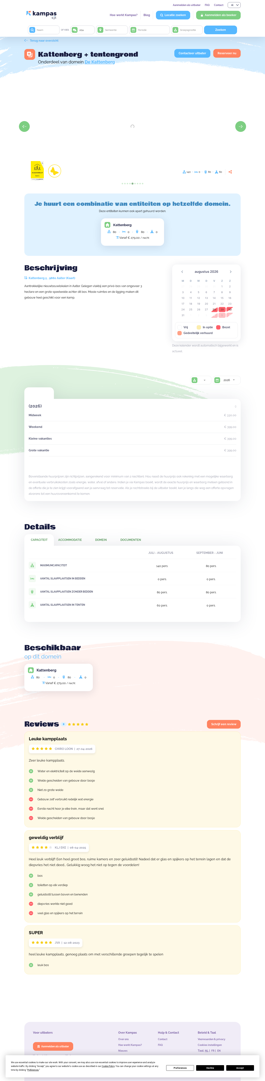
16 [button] (229, 297)
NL (206, 1050)
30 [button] (230, 309)
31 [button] (183, 315)
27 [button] (206, 309)
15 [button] (222, 297)
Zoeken (220, 30)
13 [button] (206, 297)
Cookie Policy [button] (108, 1066)
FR (212, 1050)
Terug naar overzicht (43, 40)
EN (219, 1050)
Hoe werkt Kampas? (124, 15)
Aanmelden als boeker (220, 15)
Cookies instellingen (210, 1045)
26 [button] (198, 309)
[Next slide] (240, 126)
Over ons (123, 1039)
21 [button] (214, 303)
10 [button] (183, 297)
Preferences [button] (33, 1070)
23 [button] (229, 303)
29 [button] (222, 309)
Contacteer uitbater (192, 53)
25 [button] (190, 309)
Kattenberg (122, 225)
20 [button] (206, 303)
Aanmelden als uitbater (186, 5)
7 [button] (214, 292)
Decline (210, 1068)
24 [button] (183, 309)
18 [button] (190, 303)
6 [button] (206, 292)
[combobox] (204, 380)
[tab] (122, 183)
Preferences (180, 1068)
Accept (240, 1068)
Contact (218, 5)
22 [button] (222, 303)
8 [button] (222, 292)
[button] (182, 271)
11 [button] (190, 297)
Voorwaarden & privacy (211, 1039)
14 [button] (214, 297)
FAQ (207, 5)
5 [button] (198, 292)
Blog (146, 15)
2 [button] (230, 286)
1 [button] (222, 286)
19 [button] (198, 303)
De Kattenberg (100, 61)
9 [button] (230, 292)
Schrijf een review (223, 724)
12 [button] (198, 297)
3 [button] (183, 292)
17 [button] (183, 303)
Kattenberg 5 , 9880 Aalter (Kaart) (51, 278)
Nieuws (122, 1050)
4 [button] (191, 292)
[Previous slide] (24, 126)
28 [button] (214, 309)
